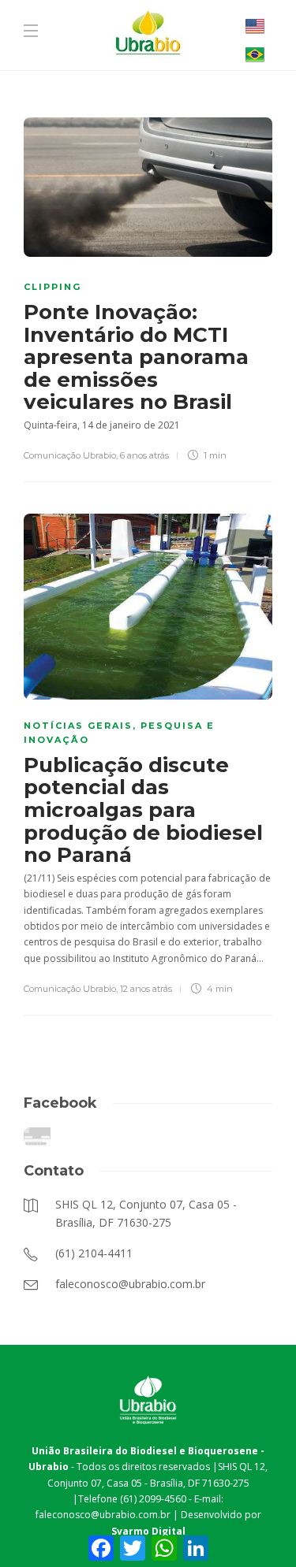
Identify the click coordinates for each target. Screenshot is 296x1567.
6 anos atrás (144, 455)
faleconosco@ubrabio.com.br (103, 1514)
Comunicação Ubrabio (70, 455)
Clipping (52, 286)
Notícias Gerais (78, 725)
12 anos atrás (146, 988)
